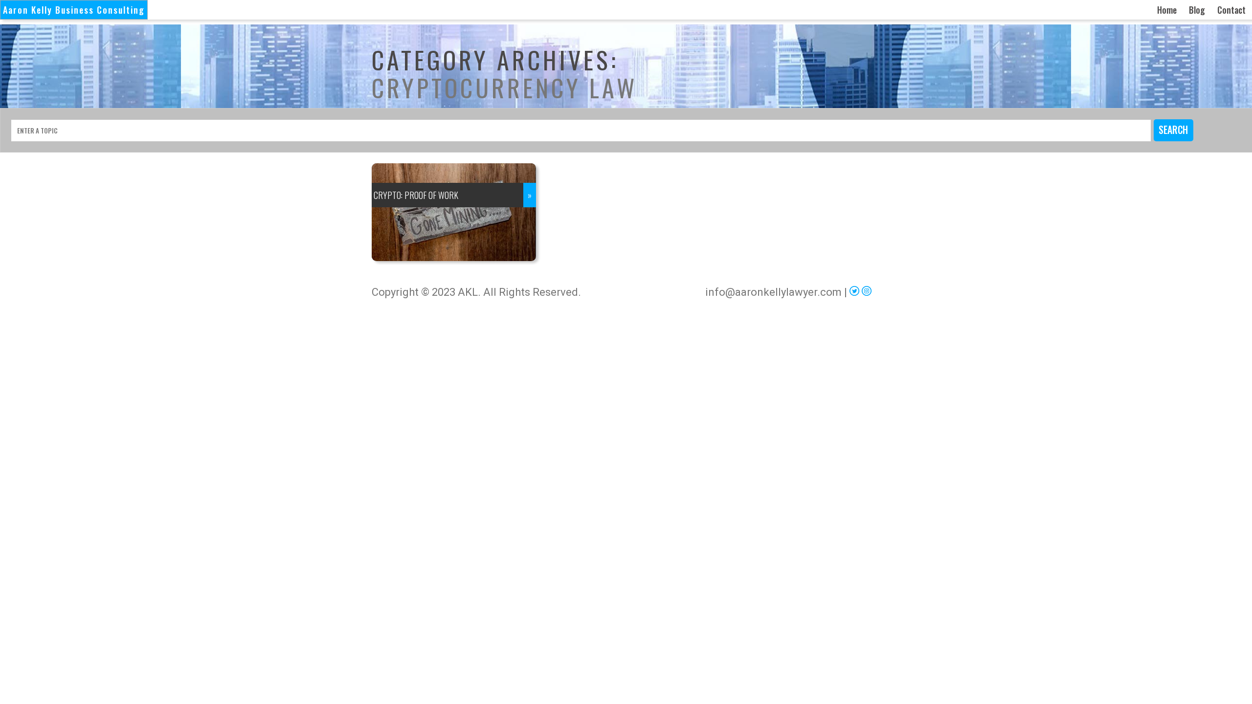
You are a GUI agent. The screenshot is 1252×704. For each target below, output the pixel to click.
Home (1167, 9)
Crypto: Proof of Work (416, 195)
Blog (1197, 9)
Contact (1231, 9)
